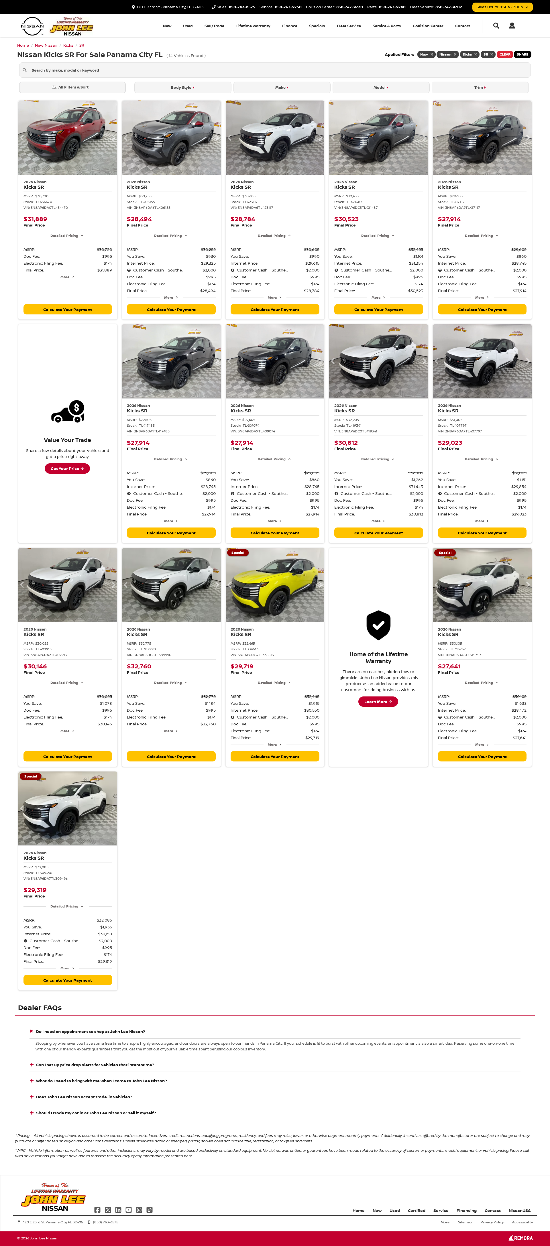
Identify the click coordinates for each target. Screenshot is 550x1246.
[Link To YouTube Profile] (129, 1209)
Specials (317, 25)
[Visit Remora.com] (520, 1239)
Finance (289, 25)
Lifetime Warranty (253, 25)
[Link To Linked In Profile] (119, 1209)
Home (359, 1210)
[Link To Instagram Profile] (140, 1209)
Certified (416, 1210)
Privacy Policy (492, 1222)
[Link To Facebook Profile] (98, 1209)
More (64, 276)
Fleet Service (349, 25)
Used (188, 25)
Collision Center (428, 25)
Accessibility (522, 1222)
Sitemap (465, 1222)
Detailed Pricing (64, 235)
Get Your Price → (67, 468)
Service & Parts (387, 25)
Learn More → (378, 701)
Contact (462, 25)
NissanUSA (520, 1210)
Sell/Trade (214, 25)
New (167, 25)
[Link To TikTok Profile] (149, 1209)
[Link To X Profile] (108, 1209)
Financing (467, 1210)
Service (441, 1210)
